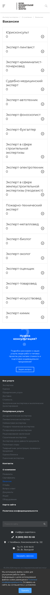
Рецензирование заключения (16, 434)
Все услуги (8, 381)
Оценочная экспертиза (13, 458)
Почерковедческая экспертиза (17, 430)
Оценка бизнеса (10, 454)
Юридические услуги (12, 392)
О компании (9, 470)
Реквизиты (8, 474)
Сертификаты (9, 478)
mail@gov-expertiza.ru (25, 532)
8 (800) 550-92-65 (25, 537)
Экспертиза (8, 385)
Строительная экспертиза (14, 437)
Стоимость (7, 400)
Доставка (7, 396)
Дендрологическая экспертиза (17, 416)
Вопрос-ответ (9, 488)
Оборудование (10, 499)
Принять (25, 590)
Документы (8, 492)
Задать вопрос (25, 369)
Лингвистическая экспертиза (16, 419)
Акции (5, 496)
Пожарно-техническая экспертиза (18, 426)
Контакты (8, 463)
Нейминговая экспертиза (14, 423)
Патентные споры (11, 445)
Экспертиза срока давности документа (21, 441)
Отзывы (6, 485)
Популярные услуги (13, 411)
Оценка (6, 389)
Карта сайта (9, 505)
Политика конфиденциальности (20, 511)
